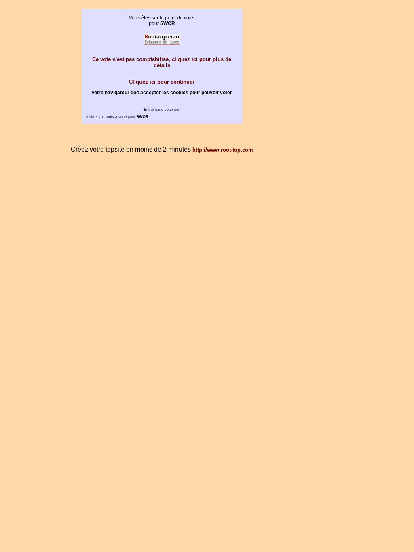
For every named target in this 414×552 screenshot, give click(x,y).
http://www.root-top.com (222, 150)
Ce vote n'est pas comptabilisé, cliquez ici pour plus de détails (161, 62)
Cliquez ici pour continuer (161, 82)
